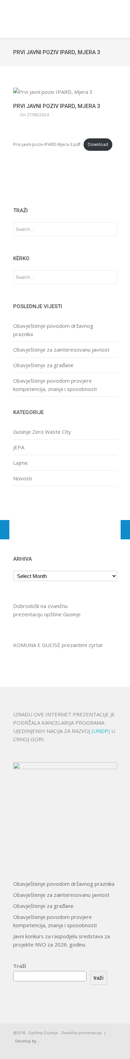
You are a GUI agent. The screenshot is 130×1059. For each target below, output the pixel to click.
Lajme (20, 462)
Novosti (22, 478)
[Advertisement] (35, 519)
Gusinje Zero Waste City (42, 431)
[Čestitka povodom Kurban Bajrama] (4, 529)
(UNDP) (101, 730)
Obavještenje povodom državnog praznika (63, 883)
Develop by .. (27, 1040)
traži (98, 978)
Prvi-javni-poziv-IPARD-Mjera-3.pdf (46, 144)
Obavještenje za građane (43, 365)
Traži (19, 965)
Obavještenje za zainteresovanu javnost (61, 349)
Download (98, 144)
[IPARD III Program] (125, 529)
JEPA (18, 447)
